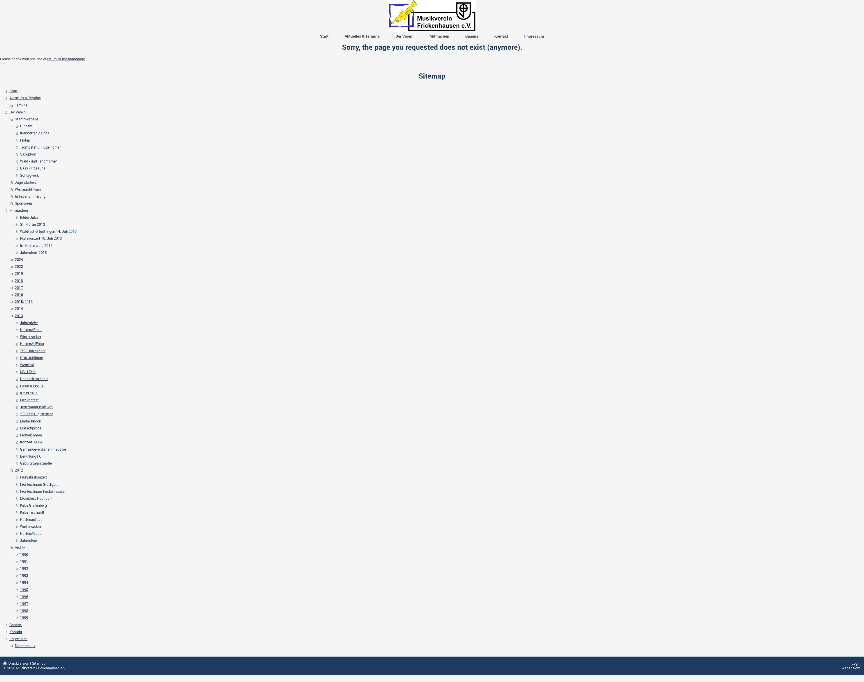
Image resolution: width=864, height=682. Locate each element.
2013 (19, 316)
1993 (24, 575)
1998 (24, 610)
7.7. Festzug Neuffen (36, 414)
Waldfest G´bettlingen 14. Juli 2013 (48, 231)
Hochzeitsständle (34, 379)
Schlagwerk (29, 175)
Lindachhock (30, 421)
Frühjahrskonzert (33, 477)
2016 (19, 294)
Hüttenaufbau (31, 519)
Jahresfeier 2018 (33, 252)
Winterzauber (30, 336)
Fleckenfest (29, 400)
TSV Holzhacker (32, 351)
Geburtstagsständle (36, 463)
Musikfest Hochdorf (36, 498)
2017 (19, 287)
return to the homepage (66, 59)
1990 (24, 554)
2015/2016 (24, 301)
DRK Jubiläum (31, 358)
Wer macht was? (28, 189)
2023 (19, 266)
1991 (24, 561)
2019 (19, 273)
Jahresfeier (29, 323)
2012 (19, 470)
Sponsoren (23, 203)
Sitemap (38, 663)
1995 (24, 589)
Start (13, 91)
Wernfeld (27, 365)
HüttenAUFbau (32, 343)
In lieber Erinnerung (30, 196)
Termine (21, 105)
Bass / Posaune (32, 168)
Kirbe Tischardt (32, 512)
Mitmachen (18, 210)
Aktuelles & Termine (25, 98)
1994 (24, 582)
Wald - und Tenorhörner (38, 161)
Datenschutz (25, 646)
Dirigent (26, 126)
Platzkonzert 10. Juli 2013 (41, 238)
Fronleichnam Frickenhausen (43, 491)
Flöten (25, 140)
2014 (19, 308)
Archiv (20, 547)
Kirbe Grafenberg (33, 505)
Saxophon (28, 154)
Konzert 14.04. (31, 442)
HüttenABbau (31, 329)
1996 (24, 596)
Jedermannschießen (36, 407)
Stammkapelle (26, 119)
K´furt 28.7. (29, 393)
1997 (24, 603)
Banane (15, 625)
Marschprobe (30, 428)
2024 (19, 259)
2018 (19, 280)
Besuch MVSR (31, 386)
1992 (24, 568)
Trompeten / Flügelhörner (40, 147)
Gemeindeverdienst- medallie (43, 449)
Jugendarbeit (25, 182)
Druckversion (18, 663)
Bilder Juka (29, 217)
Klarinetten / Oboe (34, 133)
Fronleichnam (31, 435)
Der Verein (17, 112)
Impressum (18, 639)
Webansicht (851, 668)
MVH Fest (28, 372)
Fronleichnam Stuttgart (39, 484)
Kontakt (15, 632)
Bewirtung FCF (31, 456)
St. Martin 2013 (32, 224)
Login (856, 663)
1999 (24, 617)
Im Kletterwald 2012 (36, 245)
